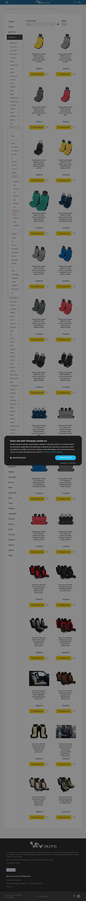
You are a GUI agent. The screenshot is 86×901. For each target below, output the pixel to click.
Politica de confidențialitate (53, 452)
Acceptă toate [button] (65, 458)
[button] (18, 458)
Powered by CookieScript (68, 463)
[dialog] (43, 450)
